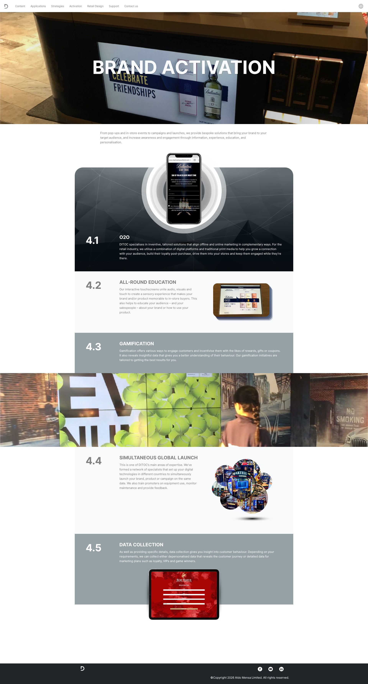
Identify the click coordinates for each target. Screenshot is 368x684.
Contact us (131, 6)
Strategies (57, 6)
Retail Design (95, 6)
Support (114, 6)
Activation (75, 6)
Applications (38, 6)
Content (20, 6)
